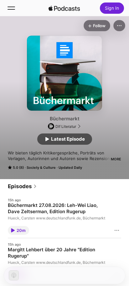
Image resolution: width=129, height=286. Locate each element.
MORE (116, 159)
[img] (64, 8)
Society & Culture (41, 167)
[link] (22, 186)
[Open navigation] (11, 8)
